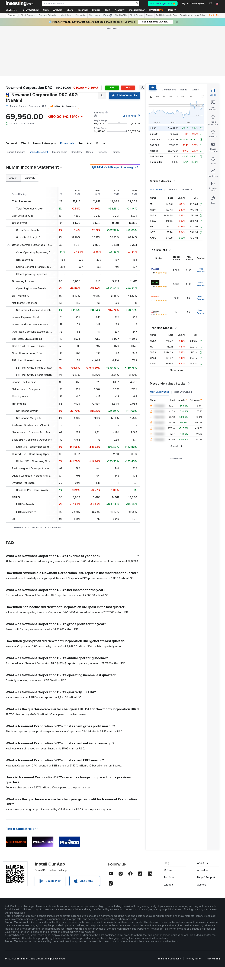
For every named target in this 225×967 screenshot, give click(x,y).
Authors (201, 884)
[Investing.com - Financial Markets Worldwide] (19, 3)
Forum (100, 143)
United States (66, 15)
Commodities (169, 89)
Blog (166, 862)
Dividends (102, 152)
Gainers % (172, 189)
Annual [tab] (13, 177)
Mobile (168, 870)
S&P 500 (154, 145)
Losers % (187, 189)
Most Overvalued (183, 392)
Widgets (168, 884)
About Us (202, 862)
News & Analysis (44, 143)
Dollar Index (156, 162)
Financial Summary (15, 152)
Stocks (11, 15)
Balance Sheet (59, 152)
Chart (25, 143)
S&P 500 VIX (156, 156)
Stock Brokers (136, 15)
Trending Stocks (161, 328)
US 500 (154, 134)
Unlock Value (129, 115)
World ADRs (121, 15)
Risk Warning (213, 958)
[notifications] (211, 3)
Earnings (116, 152)
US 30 (153, 128)
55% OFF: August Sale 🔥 (162, 3)
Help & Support (206, 877)
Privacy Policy (194, 958)
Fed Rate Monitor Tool (166, 15)
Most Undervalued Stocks (167, 383)
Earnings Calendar (47, 15)
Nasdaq (154, 150)
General (11, 143)
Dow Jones (156, 139)
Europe (149, 15)
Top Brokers (158, 250)
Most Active (200, 15)
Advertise (202, 870)
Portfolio (169, 877)
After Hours (94, 15)
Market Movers (160, 181)
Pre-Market (80, 15)
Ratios (89, 152)
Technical (85, 143)
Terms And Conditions (169, 958)
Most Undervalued (159, 392)
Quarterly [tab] (29, 177)
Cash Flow (76, 152)
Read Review (201, 270)
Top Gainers (186, 15)
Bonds (183, 89)
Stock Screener (137, 10)
